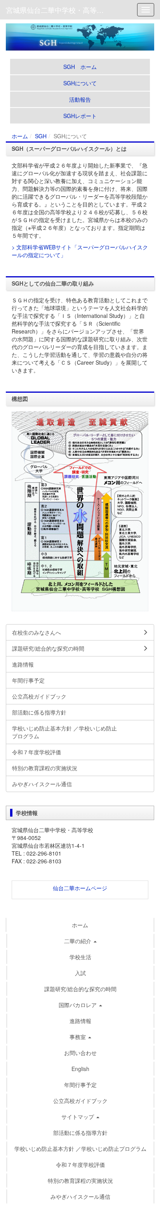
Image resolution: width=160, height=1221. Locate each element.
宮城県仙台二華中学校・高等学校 (58, 10)
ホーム (20, 136)
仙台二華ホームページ (80, 888)
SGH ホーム (80, 67)
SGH (41, 136)
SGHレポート (80, 116)
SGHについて (80, 83)
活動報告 (80, 99)
